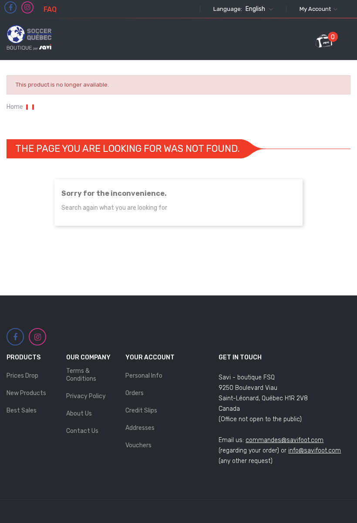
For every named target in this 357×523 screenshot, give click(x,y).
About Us (79, 413)
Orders (134, 393)
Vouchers (138, 445)
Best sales (22, 410)
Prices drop (22, 375)
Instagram (27, 7)
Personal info (143, 375)
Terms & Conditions (81, 374)
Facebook (11, 8)
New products (26, 393)
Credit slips (141, 410)
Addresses (140, 428)
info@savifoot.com (314, 450)
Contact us (82, 431)
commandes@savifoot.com (284, 440)
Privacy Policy (86, 396)
